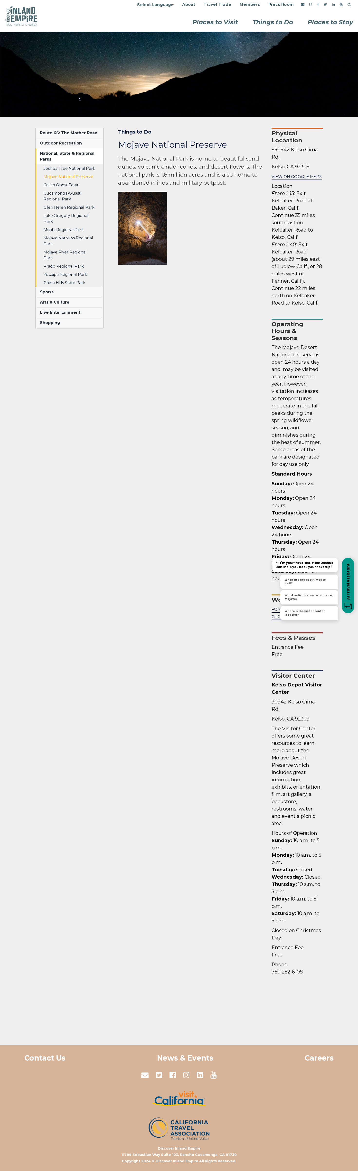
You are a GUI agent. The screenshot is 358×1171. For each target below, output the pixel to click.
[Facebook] (318, 4)
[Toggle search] (349, 4)
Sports (47, 292)
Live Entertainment (60, 312)
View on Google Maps (297, 176)
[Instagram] (311, 4)
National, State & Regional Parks (67, 156)
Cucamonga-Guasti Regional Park (62, 196)
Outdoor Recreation (61, 143)
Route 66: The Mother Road (69, 133)
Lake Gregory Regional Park (66, 218)
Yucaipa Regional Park (65, 274)
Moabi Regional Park (64, 229)
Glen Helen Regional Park (69, 207)
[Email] (303, 4)
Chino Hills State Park (64, 282)
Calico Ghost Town (62, 185)
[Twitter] (325, 4)
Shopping (50, 322)
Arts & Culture (54, 302)
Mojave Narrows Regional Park (68, 241)
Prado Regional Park (64, 266)
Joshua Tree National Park (69, 168)
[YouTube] (341, 4)
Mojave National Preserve (68, 176)
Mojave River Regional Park (65, 255)
